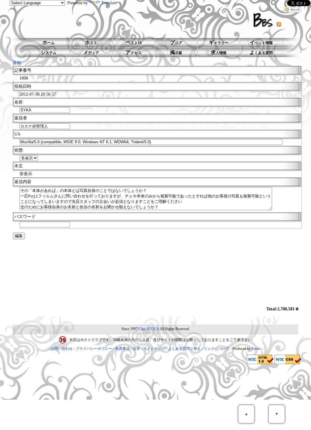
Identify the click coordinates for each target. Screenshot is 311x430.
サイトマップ (154, 348)
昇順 (17, 63)
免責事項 (122, 348)
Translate (109, 2)
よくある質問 (261, 52)
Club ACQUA (148, 329)
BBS (265, 20)
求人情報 (219, 52)
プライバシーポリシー (94, 348)
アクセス (134, 52)
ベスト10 (134, 42)
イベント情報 (261, 42)
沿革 (136, 348)
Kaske (256, 348)
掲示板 (176, 52)
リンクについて (216, 348)
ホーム (49, 42)
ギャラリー (218, 42)
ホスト (91, 42)
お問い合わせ (62, 348)
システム (48, 52)
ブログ (176, 42)
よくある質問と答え (184, 348)
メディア (91, 52)
